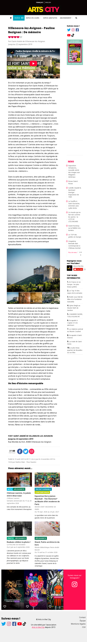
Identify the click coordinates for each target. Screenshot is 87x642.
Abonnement (65, 18)
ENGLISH (48, 2)
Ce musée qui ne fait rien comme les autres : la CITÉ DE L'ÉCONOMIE (74, 217)
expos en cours (32, 18)
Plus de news (72, 252)
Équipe (83, 620)
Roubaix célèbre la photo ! (18, 542)
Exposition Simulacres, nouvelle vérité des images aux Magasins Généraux (74, 171)
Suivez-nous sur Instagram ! (74, 576)
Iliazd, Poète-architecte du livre (47, 543)
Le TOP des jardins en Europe (74, 236)
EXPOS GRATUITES (50, 18)
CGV (84, 627)
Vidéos (17, 18)
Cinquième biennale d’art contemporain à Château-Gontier (74, 244)
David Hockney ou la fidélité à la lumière (74, 228)
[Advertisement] (75, 102)
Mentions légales (78, 624)
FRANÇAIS (39, 2)
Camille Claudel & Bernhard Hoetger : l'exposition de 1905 (74, 192)
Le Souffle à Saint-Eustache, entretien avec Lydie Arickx (74, 204)
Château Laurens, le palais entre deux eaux (19, 494)
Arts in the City (38, 627)
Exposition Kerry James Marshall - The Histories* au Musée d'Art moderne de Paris (47, 500)
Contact (82, 617)
